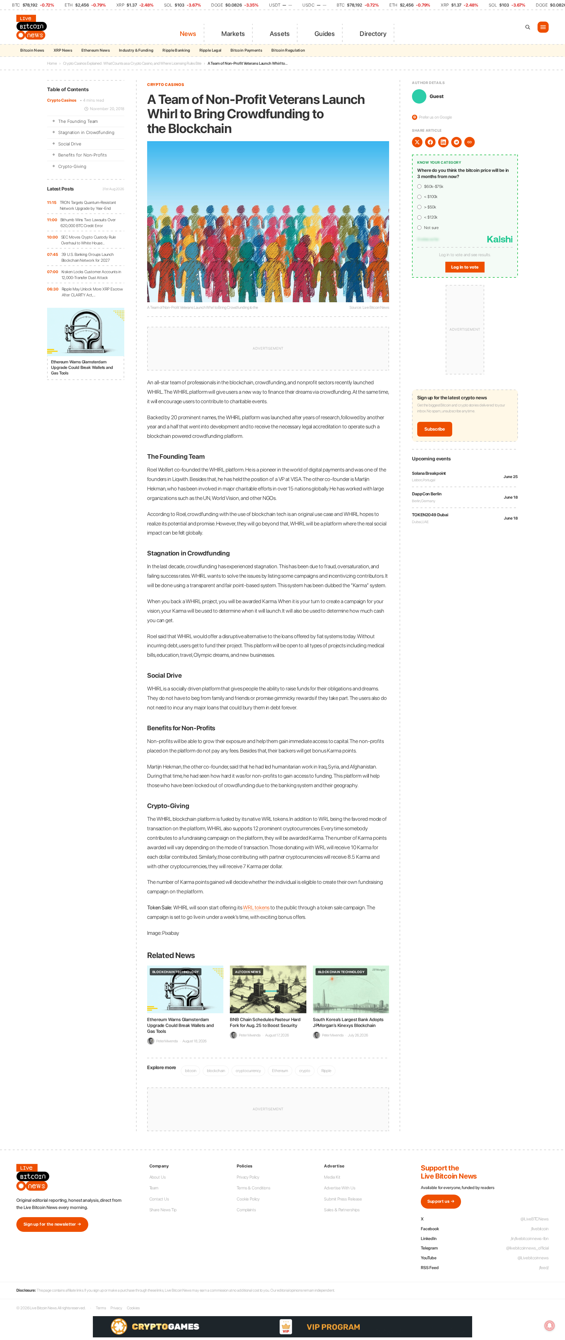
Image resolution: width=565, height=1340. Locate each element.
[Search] (527, 27)
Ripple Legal (210, 50)
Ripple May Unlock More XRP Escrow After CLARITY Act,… (92, 292)
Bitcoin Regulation (288, 50)
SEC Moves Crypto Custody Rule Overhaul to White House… (88, 240)
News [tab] (188, 34)
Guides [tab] (325, 34)
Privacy (116, 1308)
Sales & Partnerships (341, 1209)
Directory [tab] (373, 34)
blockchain (216, 1070)
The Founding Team (78, 121)
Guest (437, 96)
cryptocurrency (248, 1070)
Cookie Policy (248, 1199)
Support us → (441, 1201)
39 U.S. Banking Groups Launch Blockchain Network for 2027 (87, 257)
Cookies (133, 1308)
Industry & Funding (136, 50)
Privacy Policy (248, 1177)
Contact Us (159, 1199)
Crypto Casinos (62, 100)
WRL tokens (256, 907)
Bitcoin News (32, 50)
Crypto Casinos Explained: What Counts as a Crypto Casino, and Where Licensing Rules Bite (132, 63)
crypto (304, 1070)
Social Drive (69, 143)
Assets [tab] (280, 34)
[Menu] (543, 27)
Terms (101, 1308)
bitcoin (190, 1070)
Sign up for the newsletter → (52, 1224)
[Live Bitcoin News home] (32, 27)
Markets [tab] (233, 34)
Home (52, 63)
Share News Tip (163, 1209)
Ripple (326, 1070)
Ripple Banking (176, 50)
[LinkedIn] (443, 142)
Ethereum (280, 1070)
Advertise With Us (339, 1187)
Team (154, 1187)
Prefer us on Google (432, 117)
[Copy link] (469, 142)
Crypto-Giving (72, 166)
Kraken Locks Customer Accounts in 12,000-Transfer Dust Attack (91, 274)
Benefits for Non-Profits (82, 154)
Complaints (246, 1209)
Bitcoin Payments (246, 50)
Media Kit (332, 1177)
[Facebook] (430, 142)
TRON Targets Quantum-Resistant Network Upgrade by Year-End (88, 205)
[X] (417, 142)
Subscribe (434, 429)
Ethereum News (95, 50)
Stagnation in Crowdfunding (86, 132)
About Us (157, 1177)
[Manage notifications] (549, 1325)
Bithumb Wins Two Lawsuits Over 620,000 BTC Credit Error (88, 222)
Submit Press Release (343, 1199)
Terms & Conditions (253, 1187)
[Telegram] (456, 142)
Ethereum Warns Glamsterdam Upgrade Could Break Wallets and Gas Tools (180, 1025)
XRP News (63, 50)
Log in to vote (465, 267)
